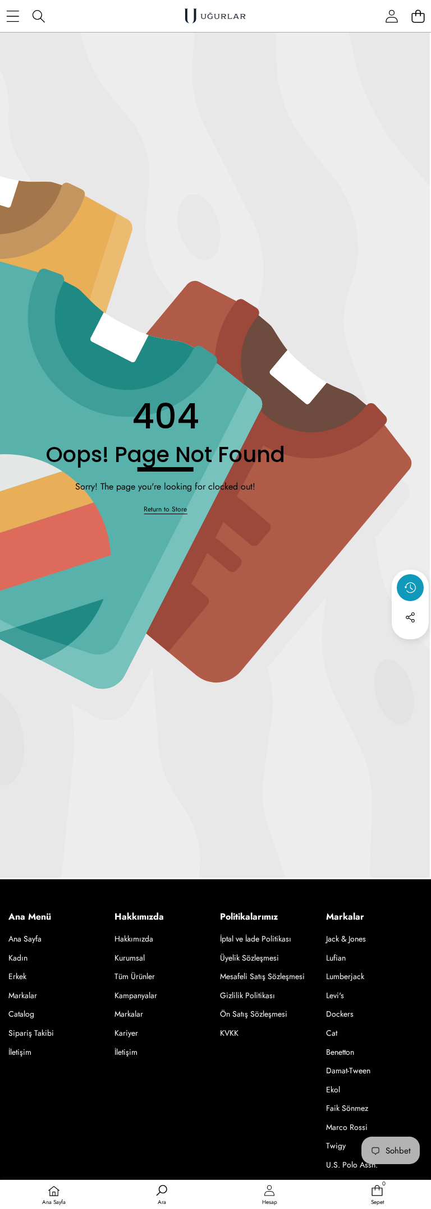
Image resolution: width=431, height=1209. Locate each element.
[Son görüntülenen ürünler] (410, 587)
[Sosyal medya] (410, 617)
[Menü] (12, 16)
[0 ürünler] (417, 16)
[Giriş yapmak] (391, 16)
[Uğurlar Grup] (214, 15)
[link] (165, 509)
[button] (410, 647)
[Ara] (39, 16)
